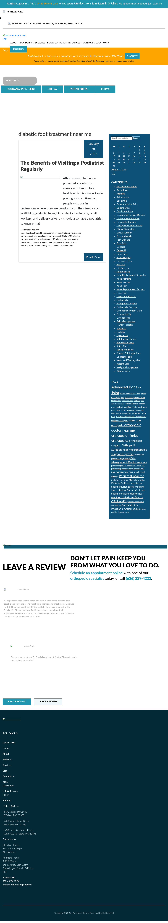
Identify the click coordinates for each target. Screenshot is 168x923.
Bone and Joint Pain (127, 204)
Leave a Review (48, 701)
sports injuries (119, 486)
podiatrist (35, 242)
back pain (115, 398)
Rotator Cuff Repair (126, 339)
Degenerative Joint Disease (131, 215)
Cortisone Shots (125, 211)
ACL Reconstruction (127, 187)
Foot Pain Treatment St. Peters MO (126, 414)
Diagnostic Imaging (126, 222)
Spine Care (122, 346)
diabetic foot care (117, 404)
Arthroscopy (123, 197)
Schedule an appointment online (96, 573)
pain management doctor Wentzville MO (127, 469)
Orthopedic (122, 300)
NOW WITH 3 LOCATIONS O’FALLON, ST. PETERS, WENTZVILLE (47, 23)
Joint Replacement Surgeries (131, 275)
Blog (5, 771)
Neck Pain (122, 293)
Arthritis (121, 194)
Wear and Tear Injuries (128, 360)
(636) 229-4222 (15, 12)
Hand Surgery (124, 257)
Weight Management (127, 367)
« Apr (113, 174)
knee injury (123, 421)
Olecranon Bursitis (126, 296)
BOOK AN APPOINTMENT (21, 89)
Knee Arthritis (124, 279)
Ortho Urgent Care (47, 3)
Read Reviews (16, 701)
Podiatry (35, 230)
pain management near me (124, 472)
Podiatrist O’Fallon (139, 480)
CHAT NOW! (132, 56)
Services (52, 43)
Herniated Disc (124, 261)
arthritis (143, 393)
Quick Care (122, 335)
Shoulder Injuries (125, 343)
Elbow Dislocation (126, 229)
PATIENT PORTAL (79, 89)
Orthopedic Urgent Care (129, 311)
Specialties (39, 43)
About (14, 43)
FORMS (105, 89)
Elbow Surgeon (124, 233)
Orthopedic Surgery (127, 307)
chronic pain (139, 401)
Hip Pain (121, 265)
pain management (120, 458)
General (121, 247)
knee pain (134, 420)
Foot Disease (123, 240)
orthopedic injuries (124, 435)
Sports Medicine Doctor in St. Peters (128, 490)
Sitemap (7, 800)
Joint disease (123, 272)
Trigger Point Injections (129, 353)
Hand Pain (122, 254)
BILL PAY (52, 89)
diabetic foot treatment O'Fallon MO (56, 236)
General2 (121, 250)
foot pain (123, 407)
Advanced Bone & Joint (21, 66)
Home (6, 748)
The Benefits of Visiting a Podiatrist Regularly (62, 166)
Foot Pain (121, 243)
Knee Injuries (123, 282)
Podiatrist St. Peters (120, 483)
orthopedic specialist (87, 578)
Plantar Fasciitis (125, 325)
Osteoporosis (123, 318)
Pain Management (126, 321)
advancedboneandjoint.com (17, 885)
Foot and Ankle (124, 236)
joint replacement (123, 417)
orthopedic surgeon (127, 304)
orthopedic (117, 425)
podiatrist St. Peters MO (62, 246)
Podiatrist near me (48, 242)
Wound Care (123, 371)
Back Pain (122, 201)
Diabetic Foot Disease (128, 218)
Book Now (18, 49)
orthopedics (119, 440)
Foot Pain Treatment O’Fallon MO (131, 410)
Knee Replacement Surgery (131, 289)
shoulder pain (136, 483)
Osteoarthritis (124, 314)
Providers (24, 43)
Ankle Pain (122, 190)
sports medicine (136, 487)
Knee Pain (122, 286)
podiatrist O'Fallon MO (66, 242)
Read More (93, 257)
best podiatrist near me (63, 233)
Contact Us (8, 776)
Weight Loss (123, 364)
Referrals (7, 759)
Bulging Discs (123, 208)
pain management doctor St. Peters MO (128, 466)
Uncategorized (124, 357)
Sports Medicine (125, 350)
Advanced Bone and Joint (130, 394)
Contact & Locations (95, 43)
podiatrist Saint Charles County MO (35, 246)
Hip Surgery (123, 268)
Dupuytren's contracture (129, 226)
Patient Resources (69, 43)
